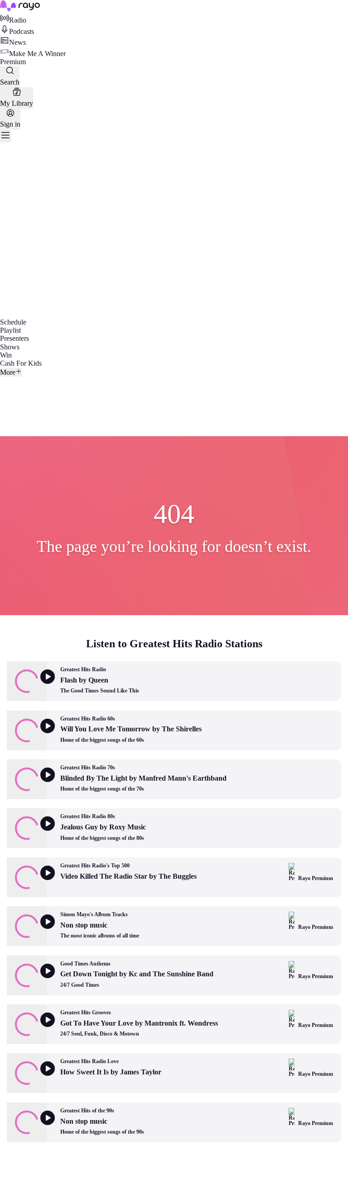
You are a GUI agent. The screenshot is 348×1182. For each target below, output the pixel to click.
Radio (17, 20)
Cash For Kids (21, 363)
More (7, 372)
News (17, 42)
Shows (9, 347)
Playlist (10, 330)
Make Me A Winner (37, 53)
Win (6, 355)
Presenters (14, 338)
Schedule (13, 322)
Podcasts (21, 31)
